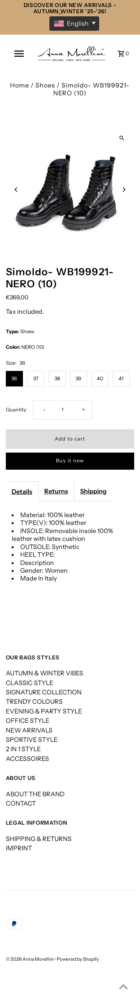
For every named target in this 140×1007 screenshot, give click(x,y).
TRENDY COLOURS (34, 701)
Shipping (93, 491)
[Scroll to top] (123, 986)
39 (78, 378)
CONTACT (21, 803)
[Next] (123, 189)
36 (14, 378)
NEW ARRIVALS (29, 730)
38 (57, 378)
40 (100, 378)
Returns (56, 491)
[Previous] (16, 189)
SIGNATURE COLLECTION (44, 692)
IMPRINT (19, 848)
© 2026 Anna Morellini (30, 959)
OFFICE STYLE (27, 720)
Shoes (45, 85)
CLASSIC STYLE (29, 683)
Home (19, 85)
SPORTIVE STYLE (32, 739)
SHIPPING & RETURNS (39, 839)
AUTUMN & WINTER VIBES (44, 673)
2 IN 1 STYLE (23, 749)
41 (121, 378)
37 (35, 378)
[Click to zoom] (121, 138)
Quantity (16, 410)
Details (22, 491)
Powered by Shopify (78, 959)
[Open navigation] (19, 53)
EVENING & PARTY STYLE (44, 711)
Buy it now (70, 460)
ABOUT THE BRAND (35, 794)
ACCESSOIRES (27, 758)
